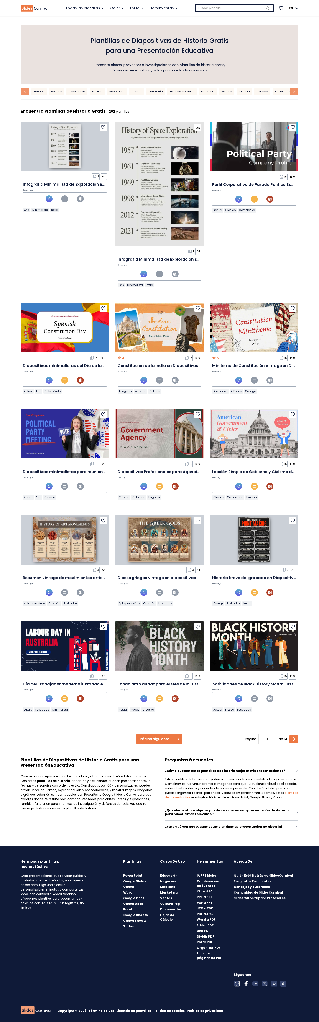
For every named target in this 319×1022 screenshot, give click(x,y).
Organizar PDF (208, 948)
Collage (154, 391)
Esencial (251, 497)
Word (127, 892)
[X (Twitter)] (265, 984)
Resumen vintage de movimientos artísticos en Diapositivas (84, 577)
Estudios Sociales (182, 91)
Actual (217, 210)
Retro (54, 210)
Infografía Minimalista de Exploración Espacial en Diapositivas (86, 184)
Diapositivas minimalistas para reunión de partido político (82, 471)
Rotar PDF (205, 942)
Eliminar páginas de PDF (209, 955)
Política (97, 91)
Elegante (154, 497)
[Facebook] (246, 984)
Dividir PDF (205, 936)
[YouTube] (255, 984)
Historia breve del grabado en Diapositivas (255, 577)
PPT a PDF (204, 897)
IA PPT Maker (207, 875)
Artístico (140, 391)
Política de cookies (169, 1011)
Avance (226, 91)
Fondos (39, 91)
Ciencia (244, 91)
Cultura (137, 91)
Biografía (207, 91)
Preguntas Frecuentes (252, 881)
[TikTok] (283, 984)
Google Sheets (135, 915)
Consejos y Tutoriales (252, 887)
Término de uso (102, 1011)
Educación (169, 875)
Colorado (138, 497)
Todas (128, 926)
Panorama (117, 91)
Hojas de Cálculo (167, 917)
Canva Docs (133, 904)
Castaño (54, 603)
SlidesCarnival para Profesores (260, 898)
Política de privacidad (205, 1011)
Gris (26, 210)
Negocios (168, 881)
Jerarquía (156, 91)
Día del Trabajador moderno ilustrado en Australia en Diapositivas (90, 684)
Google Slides (134, 881)
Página (250, 738)
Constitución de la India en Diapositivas (158, 365)
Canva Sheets (134, 920)
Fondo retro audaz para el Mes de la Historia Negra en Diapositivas (185, 684)
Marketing (169, 892)
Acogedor (125, 391)
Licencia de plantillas (134, 1011)
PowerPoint (132, 875)
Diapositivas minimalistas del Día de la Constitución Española (86, 365)
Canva (128, 887)
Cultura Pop (170, 904)
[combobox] (234, 8)
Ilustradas (70, 603)
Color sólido (52, 391)
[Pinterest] (274, 984)
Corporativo (247, 210)
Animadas (220, 391)
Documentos (171, 909)
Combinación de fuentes (208, 883)
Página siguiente (154, 738)
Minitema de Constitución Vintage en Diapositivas (263, 365)
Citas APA (204, 891)
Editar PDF (205, 925)
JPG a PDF (205, 908)
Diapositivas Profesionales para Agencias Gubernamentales (179, 471)
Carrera (262, 91)
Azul (38, 391)
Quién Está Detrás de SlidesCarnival (263, 875)
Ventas (166, 898)
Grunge (218, 603)
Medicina (167, 887)
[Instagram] (237, 984)
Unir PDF (203, 931)
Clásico (230, 210)
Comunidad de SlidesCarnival (258, 892)
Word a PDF (206, 919)
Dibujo (28, 709)
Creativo (148, 709)
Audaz (28, 497)
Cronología (77, 91)
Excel (127, 909)
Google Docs (133, 898)
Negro (247, 603)
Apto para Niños (34, 603)
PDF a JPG (205, 914)
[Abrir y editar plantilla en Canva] (49, 198)
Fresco (229, 709)
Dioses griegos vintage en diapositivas (157, 577)
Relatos (56, 91)
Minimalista (40, 210)
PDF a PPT (204, 902)
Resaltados (283, 91)
